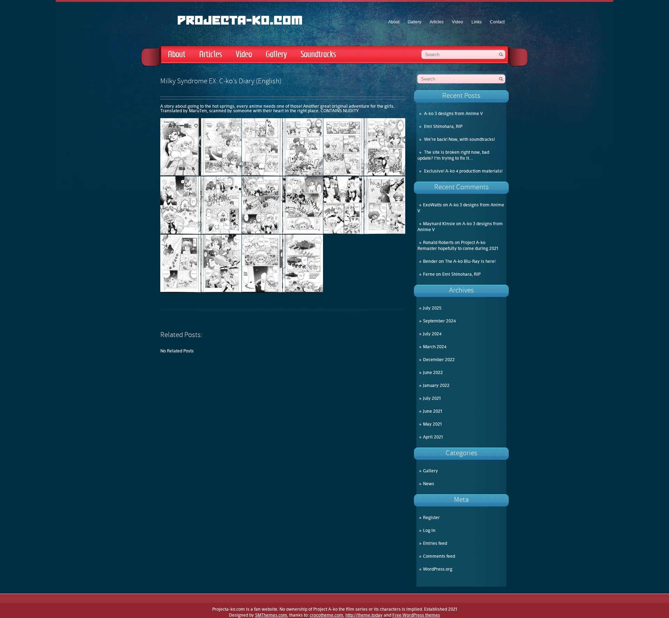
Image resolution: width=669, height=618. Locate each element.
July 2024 (432, 334)
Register (431, 517)
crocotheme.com (326, 615)
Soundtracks (318, 54)
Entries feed (435, 543)
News (428, 484)
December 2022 (439, 360)
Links (476, 22)
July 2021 (432, 398)
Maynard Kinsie (439, 224)
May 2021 (432, 424)
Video (457, 22)
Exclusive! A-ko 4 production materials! (463, 171)
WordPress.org (437, 569)
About (393, 22)
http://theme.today (364, 615)
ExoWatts (432, 205)
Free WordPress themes (416, 615)
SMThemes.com (271, 615)
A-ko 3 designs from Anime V (453, 113)
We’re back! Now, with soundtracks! (459, 139)
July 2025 (432, 308)
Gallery (414, 22)
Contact (497, 22)
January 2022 (436, 385)
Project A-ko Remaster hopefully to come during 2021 (457, 245)
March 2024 (434, 347)
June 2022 (433, 372)
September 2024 (439, 321)
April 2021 (433, 437)
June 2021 (432, 411)
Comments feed (439, 556)
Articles (437, 22)
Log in (429, 530)
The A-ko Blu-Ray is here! (470, 261)
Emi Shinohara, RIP (443, 126)
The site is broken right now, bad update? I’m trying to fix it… (453, 155)
